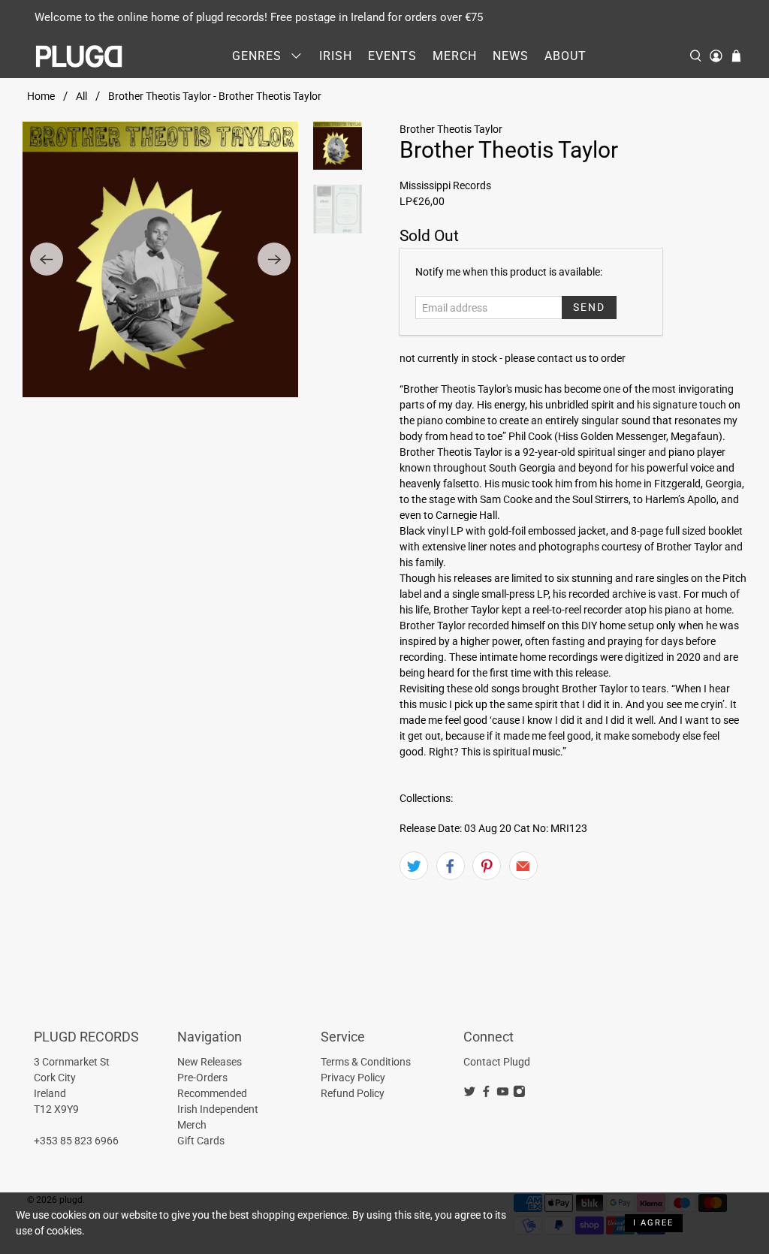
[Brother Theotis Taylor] (160, 259)
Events (392, 56)
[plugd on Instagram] (519, 1094)
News (511, 56)
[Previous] (46, 259)
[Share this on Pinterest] (486, 866)
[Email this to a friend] (523, 866)
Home (41, 96)
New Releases (209, 1062)
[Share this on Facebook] (450, 866)
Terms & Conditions (366, 1062)
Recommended (212, 1093)
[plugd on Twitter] (469, 1094)
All (81, 96)
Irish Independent (217, 1109)
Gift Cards (201, 1141)
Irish (335, 56)
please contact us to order (565, 358)
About (565, 56)
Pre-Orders (202, 1078)
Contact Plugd (496, 1062)
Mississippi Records (445, 185)
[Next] (274, 259)
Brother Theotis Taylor (451, 129)
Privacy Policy (353, 1078)
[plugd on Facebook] (486, 1094)
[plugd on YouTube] (502, 1094)
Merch (455, 56)
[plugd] (80, 56)
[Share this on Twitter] (414, 866)
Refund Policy (352, 1093)
